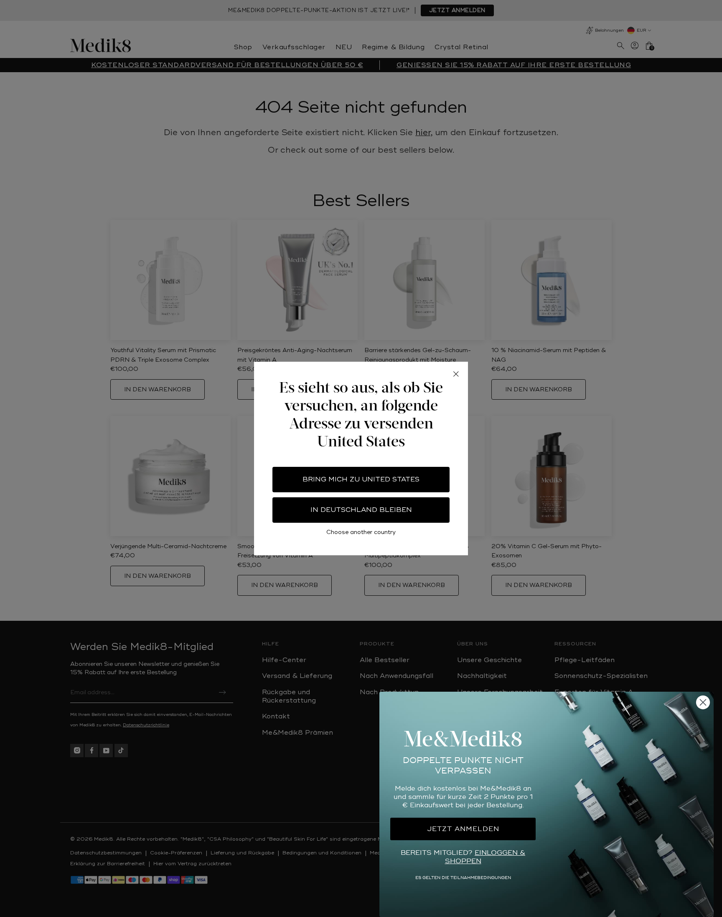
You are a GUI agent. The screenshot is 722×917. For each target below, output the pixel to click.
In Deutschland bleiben (361, 510)
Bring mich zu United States (361, 479)
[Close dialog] (703, 702)
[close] (456, 374)
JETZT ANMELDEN (463, 829)
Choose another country (361, 532)
